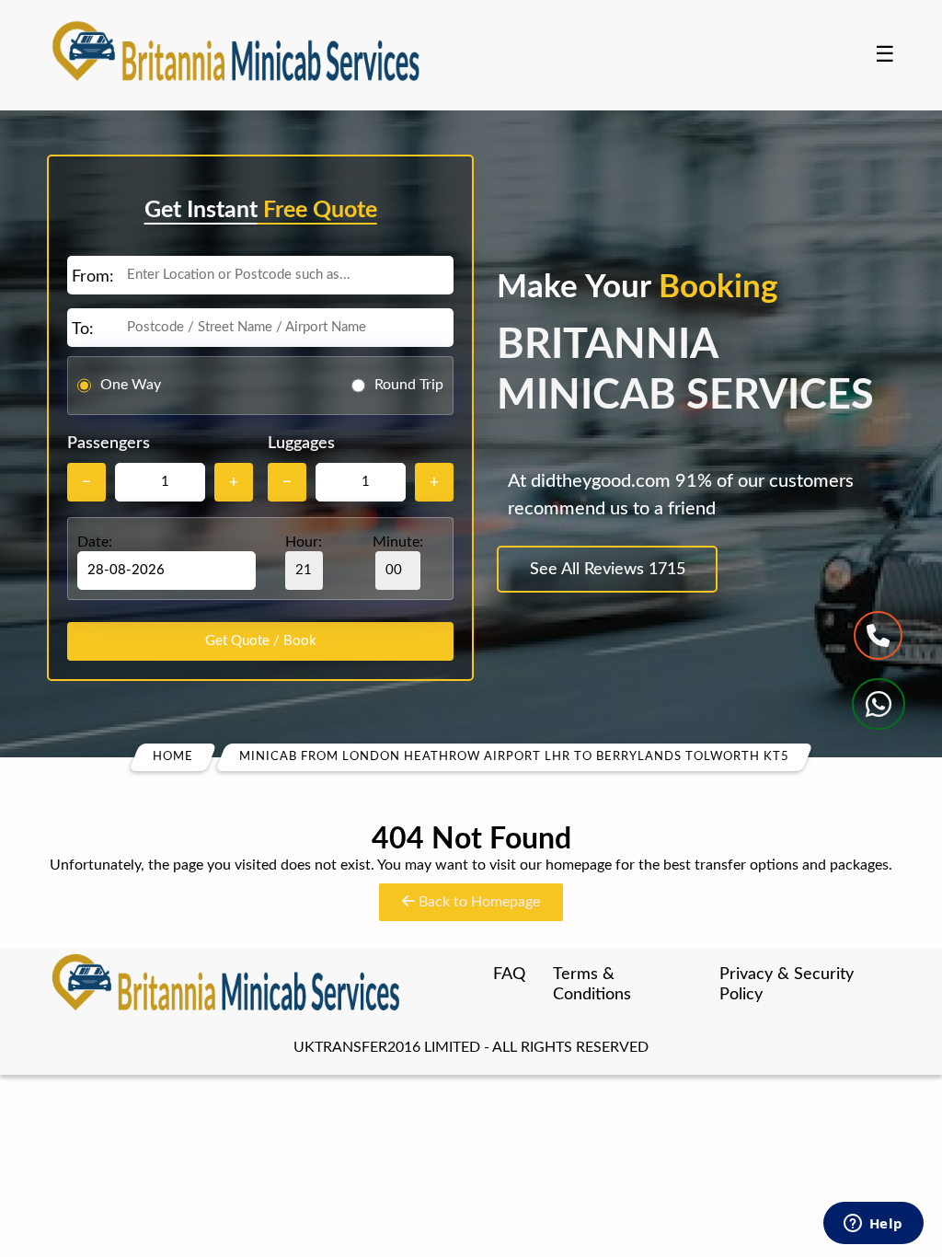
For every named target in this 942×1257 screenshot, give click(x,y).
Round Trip (408, 384)
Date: (94, 542)
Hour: (303, 542)
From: (93, 277)
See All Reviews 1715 (607, 569)
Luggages (301, 443)
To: (83, 329)
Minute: (398, 542)
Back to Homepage (477, 901)
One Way (130, 384)
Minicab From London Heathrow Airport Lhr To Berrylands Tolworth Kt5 (514, 757)
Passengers (108, 443)
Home (173, 757)
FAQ (509, 974)
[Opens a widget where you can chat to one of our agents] (873, 1225)
